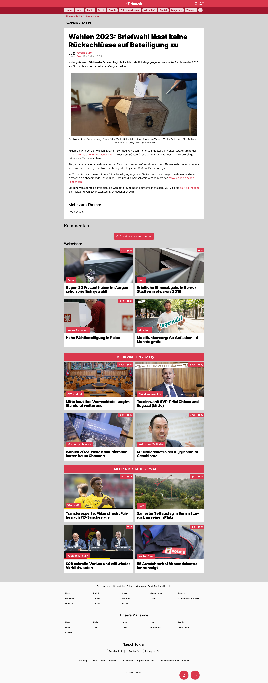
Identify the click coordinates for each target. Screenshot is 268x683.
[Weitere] (200, 10)
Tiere (95, 627)
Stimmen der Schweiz (188, 598)
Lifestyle (69, 603)
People (181, 593)
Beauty (68, 632)
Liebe (124, 622)
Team (94, 660)
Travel (124, 627)
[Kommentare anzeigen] (195, 675)
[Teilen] (183, 675)
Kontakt (113, 660)
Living (96, 622)
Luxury (153, 622)
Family (181, 622)
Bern (79, 56)
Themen (97, 603)
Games (153, 598)
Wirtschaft (70, 598)
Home (69, 16)
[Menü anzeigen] (201, 3)
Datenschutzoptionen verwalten (174, 660)
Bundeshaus (92, 16)
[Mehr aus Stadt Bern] (134, 469)
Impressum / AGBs (146, 660)
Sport (124, 593)
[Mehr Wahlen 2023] (134, 357)
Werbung (83, 660)
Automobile (155, 627)
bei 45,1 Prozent (189, 187)
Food (67, 627)
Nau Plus (126, 598)
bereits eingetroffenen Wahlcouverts (90, 154)
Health (68, 622)
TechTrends (183, 627)
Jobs (103, 660)
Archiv (125, 603)
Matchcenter (156, 593)
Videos (96, 598)
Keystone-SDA (84, 53)
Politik (79, 16)
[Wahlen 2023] (134, 23)
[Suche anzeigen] (196, 3)
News (67, 593)
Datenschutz (127, 660)
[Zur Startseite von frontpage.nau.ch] (134, 3)
